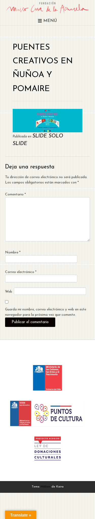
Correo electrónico (20, 272)
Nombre (13, 252)
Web (8, 292)
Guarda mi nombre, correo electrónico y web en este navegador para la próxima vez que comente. (45, 312)
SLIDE (39, 136)
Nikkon (45, 486)
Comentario (15, 194)
